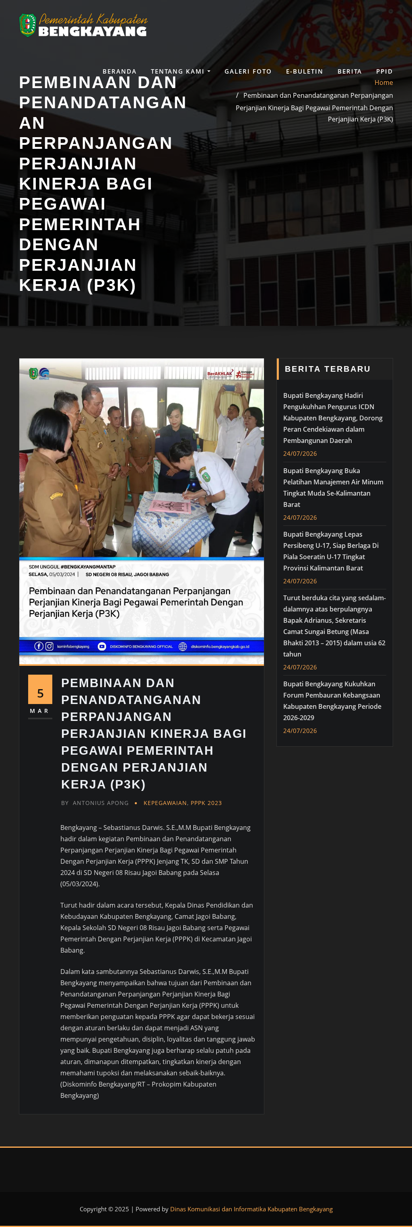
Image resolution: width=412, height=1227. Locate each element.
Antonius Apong (95, 803)
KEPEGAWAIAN (165, 803)
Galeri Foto (248, 71)
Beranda (120, 71)
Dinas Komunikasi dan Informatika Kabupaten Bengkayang (251, 1209)
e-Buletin (304, 71)
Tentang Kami (179, 71)
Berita (350, 71)
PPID (384, 71)
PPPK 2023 (206, 803)
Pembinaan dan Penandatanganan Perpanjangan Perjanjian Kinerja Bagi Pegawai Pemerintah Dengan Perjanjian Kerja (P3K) (314, 107)
